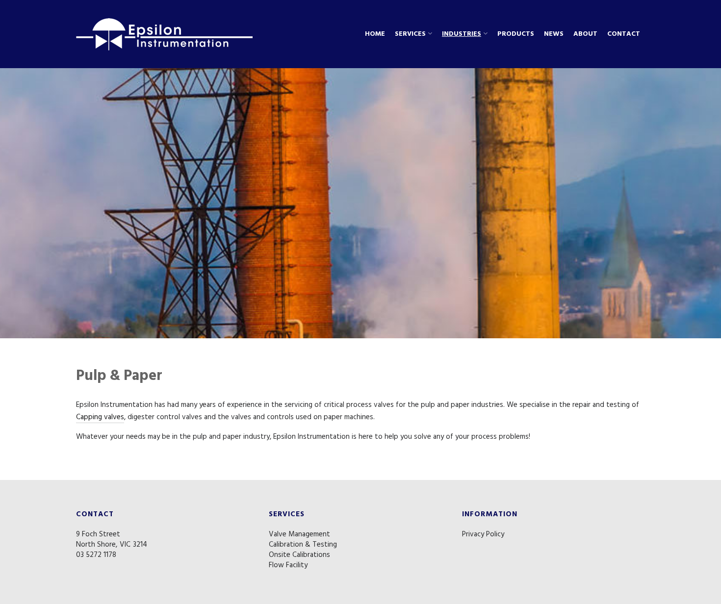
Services (410, 34)
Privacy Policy (483, 534)
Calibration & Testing (303, 545)
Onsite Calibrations (299, 555)
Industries (461, 34)
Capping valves (100, 417)
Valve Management (299, 534)
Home (375, 34)
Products (515, 34)
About (585, 34)
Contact (623, 34)
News (554, 34)
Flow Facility (288, 565)
